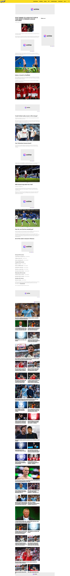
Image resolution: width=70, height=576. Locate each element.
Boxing (45, 1)
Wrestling (41, 1)
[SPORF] (2, 1)
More (65, 1)
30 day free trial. (22, 283)
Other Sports (60, 1)
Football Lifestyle (54, 1)
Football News (35, 1)
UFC (48, 1)
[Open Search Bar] (69, 1)
